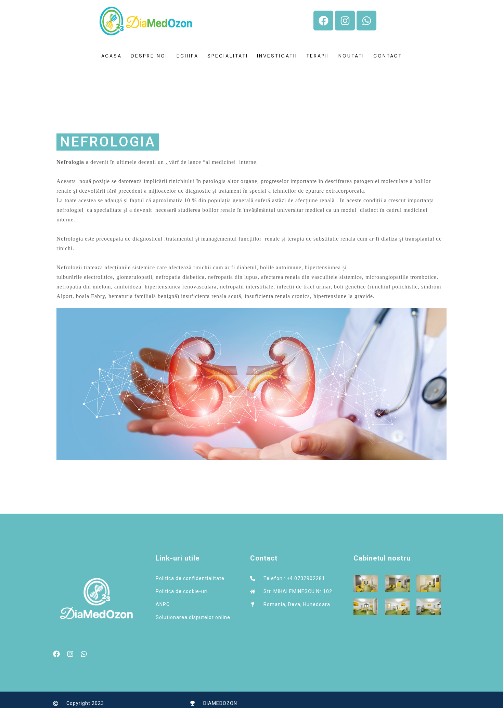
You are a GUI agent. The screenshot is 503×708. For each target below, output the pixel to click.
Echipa (187, 56)
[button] (107, 142)
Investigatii (277, 56)
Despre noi (149, 56)
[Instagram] (345, 20)
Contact (387, 56)
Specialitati (227, 56)
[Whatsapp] (366, 20)
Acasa (111, 56)
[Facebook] (323, 20)
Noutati (351, 56)
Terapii (318, 56)
